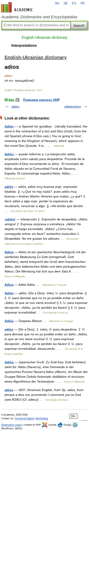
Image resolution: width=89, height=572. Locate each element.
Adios (9, 252)
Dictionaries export (11, 424)
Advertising (42, 418)
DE (66, 3)
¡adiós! (10, 219)
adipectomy (72, 106)
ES (74, 3)
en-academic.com (17, 7)
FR (82, 3)
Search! (79, 25)
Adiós (9, 126)
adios (9, 390)
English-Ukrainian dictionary (45, 37)
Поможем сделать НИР (41, 100)
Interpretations (24, 45)
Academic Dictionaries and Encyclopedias (39, 17)
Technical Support (24, 418)
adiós (9, 187)
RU (57, 3)
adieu (15, 106)
